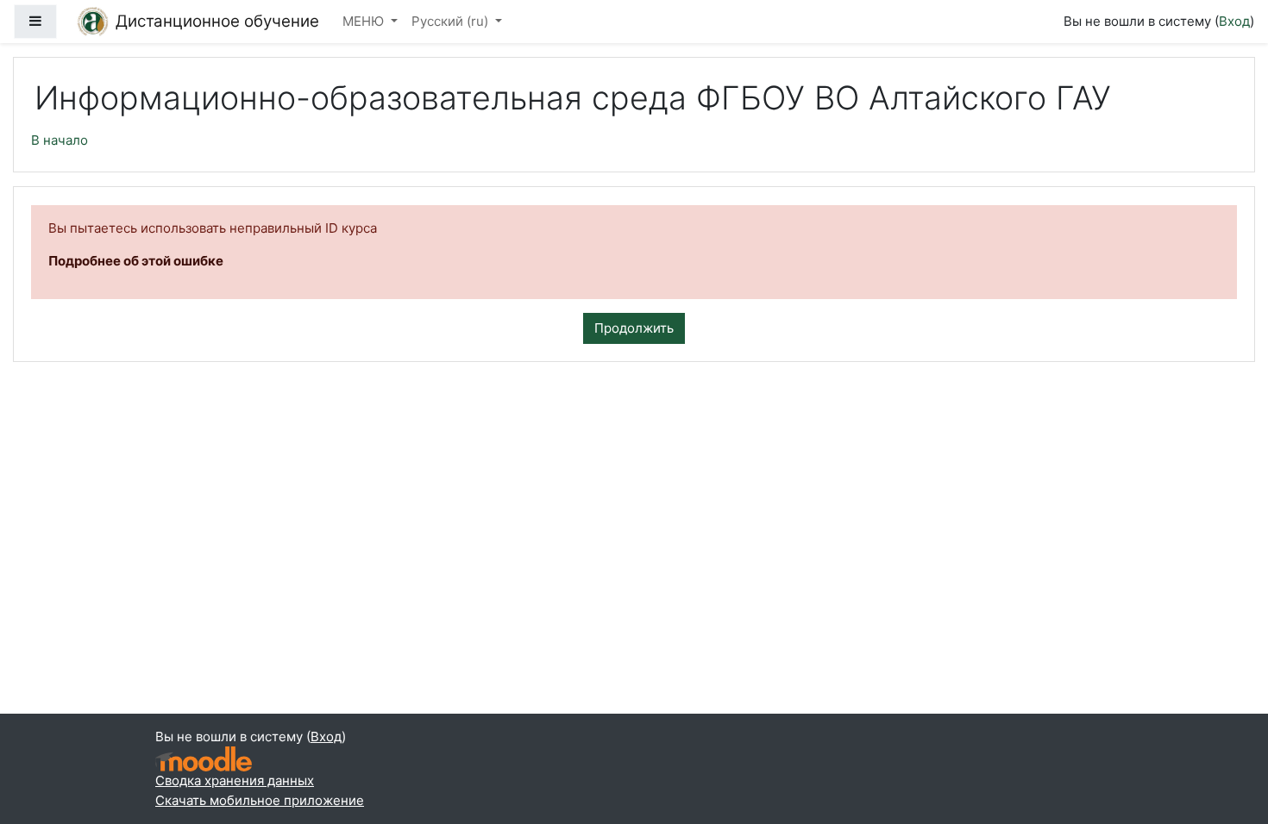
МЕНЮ (364, 21)
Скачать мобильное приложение (259, 800)
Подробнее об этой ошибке (135, 261)
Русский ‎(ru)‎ (451, 21)
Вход (1234, 21)
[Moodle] (203, 758)
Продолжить (634, 328)
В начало (59, 140)
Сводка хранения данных (234, 780)
